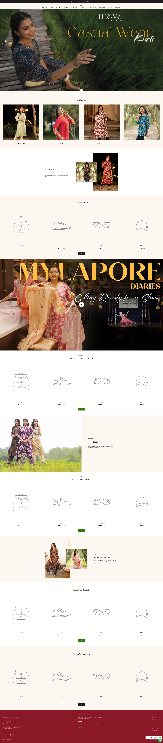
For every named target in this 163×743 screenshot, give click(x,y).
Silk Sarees (51, 7)
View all (81, 253)
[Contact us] (160, 740)
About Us (154, 717)
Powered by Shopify (157, 739)
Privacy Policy (155, 726)
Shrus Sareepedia (118, 7)
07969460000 (8, 721)
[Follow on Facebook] (3, 735)
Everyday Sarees (65, 7)
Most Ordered (44, 7)
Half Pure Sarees (74, 7)
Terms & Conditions (155, 728)
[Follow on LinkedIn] (20, 735)
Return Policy (154, 730)
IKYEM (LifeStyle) (101, 7)
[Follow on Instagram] (10, 735)
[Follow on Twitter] (7, 735)
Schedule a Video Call (156, 719)
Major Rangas (110, 7)
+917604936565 (6, 718)
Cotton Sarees (81, 7)
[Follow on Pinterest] (13, 735)
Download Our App (155, 721)
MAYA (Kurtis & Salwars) (91, 7)
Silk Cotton (58, 7)
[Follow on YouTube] (17, 735)
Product (21, 245)
